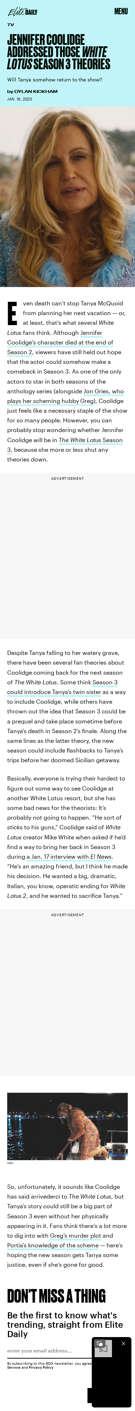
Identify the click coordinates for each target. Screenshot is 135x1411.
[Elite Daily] (22, 11)
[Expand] (99, 1343)
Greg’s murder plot (75, 1235)
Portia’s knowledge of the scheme (53, 1245)
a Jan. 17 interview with (69, 856)
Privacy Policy (41, 1367)
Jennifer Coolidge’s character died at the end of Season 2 (60, 342)
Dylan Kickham (36, 91)
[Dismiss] (123, 1343)
